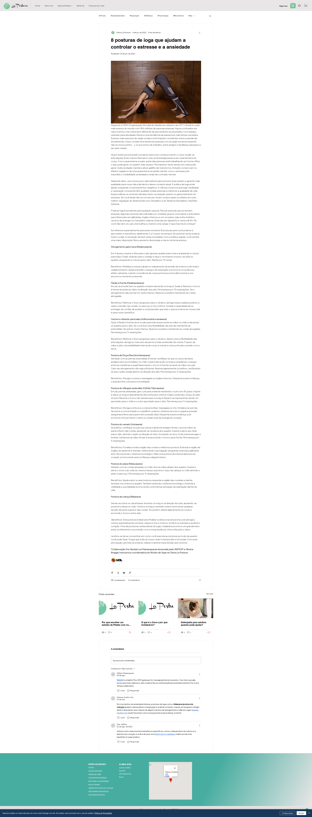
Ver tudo (209, 594)
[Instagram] (293, 5)
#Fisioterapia (163, 16)
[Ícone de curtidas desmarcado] (118, 690)
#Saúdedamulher (118, 16)
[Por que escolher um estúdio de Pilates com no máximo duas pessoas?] (116, 608)
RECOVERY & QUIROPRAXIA (98, 781)
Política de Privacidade (103, 813)
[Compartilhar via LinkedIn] (124, 572)
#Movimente (178, 16)
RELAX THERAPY (94, 785)
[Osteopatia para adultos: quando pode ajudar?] (195, 608)
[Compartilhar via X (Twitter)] (118, 572)
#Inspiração (134, 16)
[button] (65, 5)
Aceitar (301, 813)
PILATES (91, 767)
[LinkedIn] (305, 5)
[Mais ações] (199, 32)
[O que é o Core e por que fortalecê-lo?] (156, 608)
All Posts (102, 16)
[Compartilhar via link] (130, 572)
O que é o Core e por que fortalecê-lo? (154, 623)
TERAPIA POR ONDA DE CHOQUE (100, 788)
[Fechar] (309, 813)
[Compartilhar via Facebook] (112, 572)
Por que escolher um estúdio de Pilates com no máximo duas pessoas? (115, 623)
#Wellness (148, 16)
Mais (190, 16)
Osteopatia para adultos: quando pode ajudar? (194, 623)
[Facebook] (299, 5)
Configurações (287, 813)
